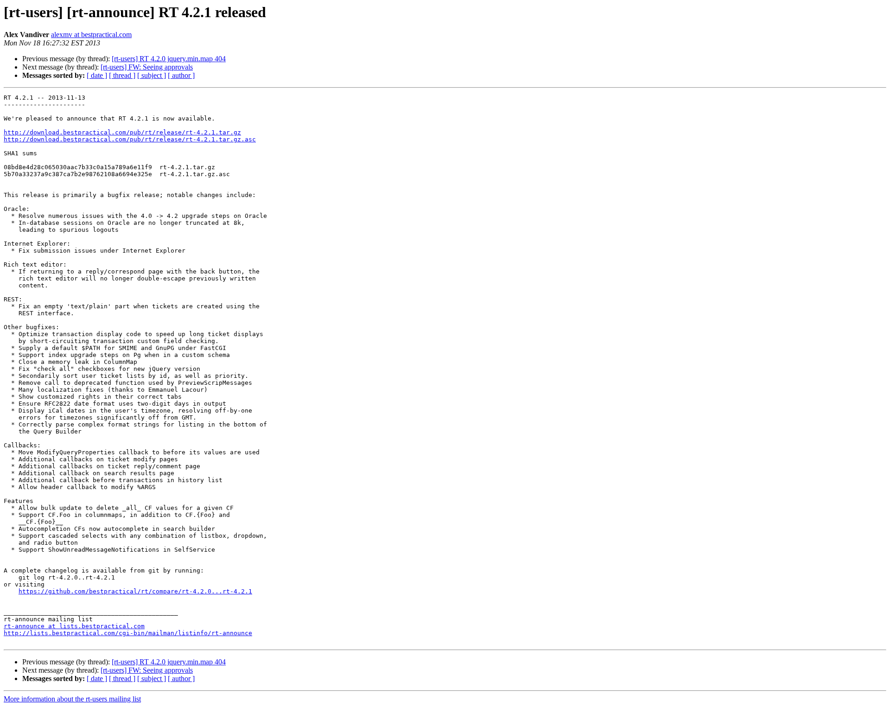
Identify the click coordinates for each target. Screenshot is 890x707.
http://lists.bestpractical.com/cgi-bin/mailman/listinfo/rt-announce (128, 633)
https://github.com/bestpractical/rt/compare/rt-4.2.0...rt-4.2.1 (135, 591)
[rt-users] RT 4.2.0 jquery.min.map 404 (169, 59)
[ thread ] (122, 75)
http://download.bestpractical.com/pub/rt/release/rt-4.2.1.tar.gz (122, 132)
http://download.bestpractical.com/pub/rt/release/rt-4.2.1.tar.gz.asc (130, 139)
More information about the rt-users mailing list (72, 699)
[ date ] (97, 75)
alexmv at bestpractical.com (91, 34)
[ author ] (181, 75)
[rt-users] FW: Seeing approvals (147, 67)
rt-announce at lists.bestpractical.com (74, 626)
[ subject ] (151, 75)
